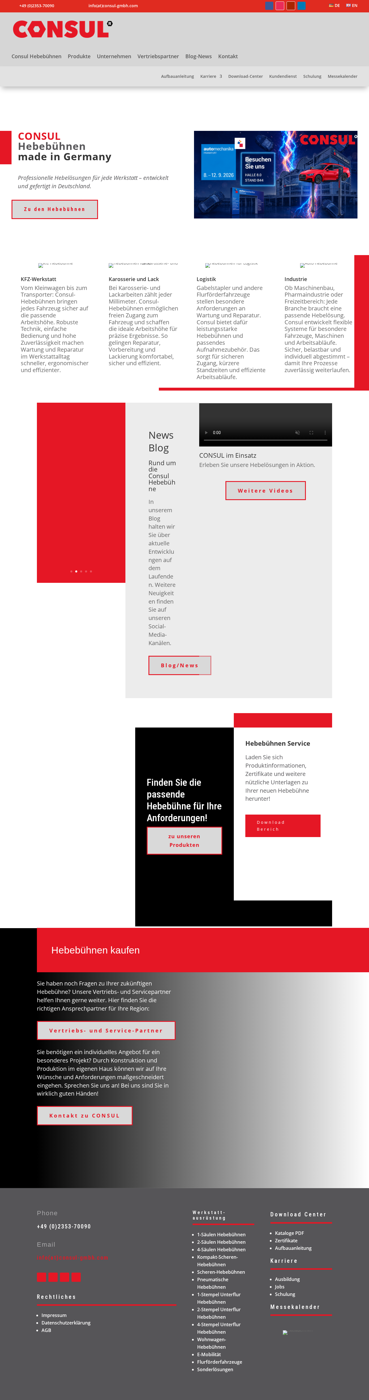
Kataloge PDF (289, 1233)
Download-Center (245, 76)
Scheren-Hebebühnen (221, 1272)
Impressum (54, 1315)
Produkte (79, 57)
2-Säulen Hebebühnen (221, 1242)
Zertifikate (286, 1240)
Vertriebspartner (158, 57)
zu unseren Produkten (184, 841)
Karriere (208, 76)
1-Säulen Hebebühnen (221, 1234)
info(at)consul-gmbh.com (113, 5)
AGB (46, 1330)
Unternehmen (114, 57)
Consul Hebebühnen (36, 57)
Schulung (312, 76)
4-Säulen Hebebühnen (221, 1249)
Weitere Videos (265, 490)
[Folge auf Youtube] (291, 5)
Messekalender (342, 76)
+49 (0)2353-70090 (64, 1226)
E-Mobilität (209, 1354)
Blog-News (198, 57)
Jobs (280, 1287)
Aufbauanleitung (177, 76)
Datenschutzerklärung (66, 1323)
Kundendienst (283, 76)
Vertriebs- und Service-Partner (106, 1030)
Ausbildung (287, 1279)
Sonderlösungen (215, 1369)
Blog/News (180, 665)
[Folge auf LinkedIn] (302, 6)
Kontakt (228, 57)
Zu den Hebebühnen (55, 209)
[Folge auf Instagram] (280, 5)
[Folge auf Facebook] (269, 6)
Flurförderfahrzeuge (219, 1362)
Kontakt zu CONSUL (84, 1115)
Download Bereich (271, 825)
